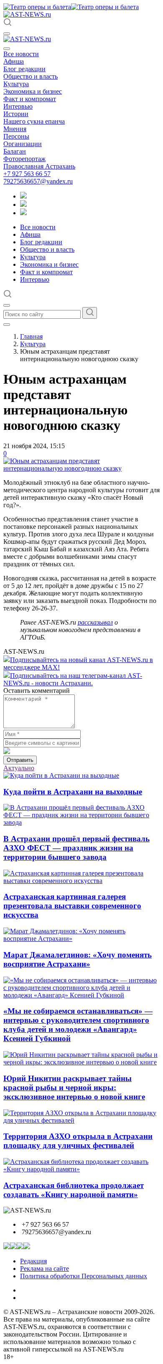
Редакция (33, 1261)
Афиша (13, 61)
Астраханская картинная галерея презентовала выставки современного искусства (72, 905)
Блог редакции (24, 68)
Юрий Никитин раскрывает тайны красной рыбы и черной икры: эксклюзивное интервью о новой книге (74, 1087)
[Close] (6, 48)
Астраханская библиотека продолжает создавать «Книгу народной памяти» (73, 1190)
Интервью (18, 106)
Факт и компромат (29, 98)
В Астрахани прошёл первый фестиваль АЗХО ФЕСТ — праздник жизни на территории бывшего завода (76, 847)
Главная (31, 336)
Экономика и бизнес (32, 91)
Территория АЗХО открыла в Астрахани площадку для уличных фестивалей (78, 1141)
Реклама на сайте (44, 1268)
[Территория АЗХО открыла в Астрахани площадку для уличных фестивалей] (81, 1120)
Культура (16, 83)
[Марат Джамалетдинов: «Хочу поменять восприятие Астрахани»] (81, 938)
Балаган (14, 151)
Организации (22, 143)
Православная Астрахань (39, 166)
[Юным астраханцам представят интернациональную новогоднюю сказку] (81, 468)
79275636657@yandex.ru (38, 181)
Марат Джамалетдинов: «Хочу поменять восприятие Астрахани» (77, 959)
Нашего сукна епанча (34, 121)
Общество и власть (30, 76)
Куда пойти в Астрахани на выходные (72, 791)
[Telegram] (23, 196)
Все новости (21, 53)
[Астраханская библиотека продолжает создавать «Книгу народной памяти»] (81, 1169)
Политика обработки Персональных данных (83, 1276)
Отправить (20, 760)
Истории (15, 113)
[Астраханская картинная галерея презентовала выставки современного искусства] (81, 880)
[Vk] (23, 212)
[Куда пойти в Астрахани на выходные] (61, 775)
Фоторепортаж (24, 158)
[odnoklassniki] (23, 204)
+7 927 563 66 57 (27, 173)
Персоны (16, 136)
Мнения (14, 128)
